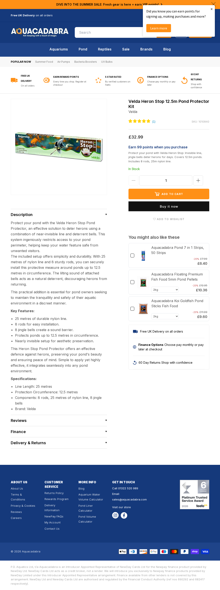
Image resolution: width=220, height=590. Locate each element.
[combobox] (123, 32)
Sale (126, 49)
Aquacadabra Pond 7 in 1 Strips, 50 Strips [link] (177, 250)
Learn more (158, 28)
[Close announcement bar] (213, 4)
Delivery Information (52, 507)
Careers (16, 518)
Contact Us (52, 528)
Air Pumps (63, 61)
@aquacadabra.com (133, 499)
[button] (59, 214)
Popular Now (21, 61)
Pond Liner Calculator (85, 508)
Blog (167, 49)
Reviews (16, 512)
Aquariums (58, 49)
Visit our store (121, 507)
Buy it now (169, 206)
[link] (143, 255)
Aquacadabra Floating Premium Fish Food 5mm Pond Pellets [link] (177, 276)
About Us (17, 488)
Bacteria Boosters (85, 61)
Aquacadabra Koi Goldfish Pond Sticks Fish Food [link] (177, 303)
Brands (146, 49)
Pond (83, 49)
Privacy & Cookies (23, 505)
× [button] (212, 9)
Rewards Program (56, 499)
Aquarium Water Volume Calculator (90, 497)
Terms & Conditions (18, 497)
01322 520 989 (128, 488)
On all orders (27, 85)
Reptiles (105, 49)
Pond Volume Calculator (87, 519)
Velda (132, 111)
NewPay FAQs (53, 516)
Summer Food (44, 61)
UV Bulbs (107, 61)
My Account (52, 522)
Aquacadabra (31, 551)
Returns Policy (54, 493)
